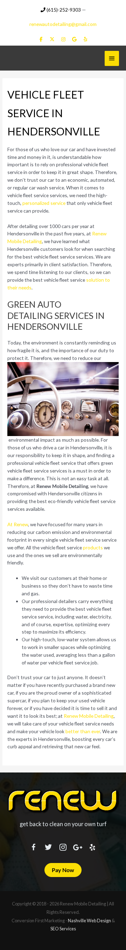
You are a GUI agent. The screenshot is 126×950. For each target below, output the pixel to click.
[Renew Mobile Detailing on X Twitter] (52, 39)
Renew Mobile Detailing (89, 716)
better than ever (82, 731)
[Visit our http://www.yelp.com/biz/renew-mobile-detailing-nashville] (92, 846)
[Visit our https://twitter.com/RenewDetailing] (48, 846)
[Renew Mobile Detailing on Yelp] (85, 39)
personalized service (43, 203)
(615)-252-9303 (63, 10)
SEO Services (63, 928)
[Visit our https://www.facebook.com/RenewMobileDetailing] (33, 846)
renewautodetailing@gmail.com (63, 24)
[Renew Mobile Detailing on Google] (74, 39)
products (93, 547)
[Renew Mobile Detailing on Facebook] (41, 39)
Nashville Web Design (89, 920)
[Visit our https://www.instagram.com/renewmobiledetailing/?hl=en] (63, 846)
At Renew (17, 524)
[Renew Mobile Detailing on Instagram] (63, 39)
